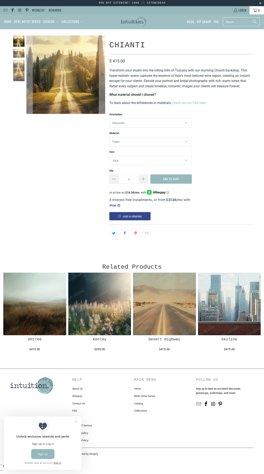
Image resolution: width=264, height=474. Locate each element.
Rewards (55, 10)
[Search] (255, 21)
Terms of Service (82, 425)
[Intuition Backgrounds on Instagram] (19, 10)
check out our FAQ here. (189, 103)
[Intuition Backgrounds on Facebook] (12, 10)
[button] (51, 21)
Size (111, 151)
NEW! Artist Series (144, 396)
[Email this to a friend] (146, 233)
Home (137, 388)
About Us (77, 388)
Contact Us (78, 403)
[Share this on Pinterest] (135, 233)
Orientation (115, 114)
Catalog (138, 403)
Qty (111, 170)
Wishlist (38, 10)
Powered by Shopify (86, 453)
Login (242, 10)
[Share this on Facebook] (124, 233)
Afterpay (77, 396)
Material (114, 133)
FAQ (74, 410)
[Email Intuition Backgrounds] (5, 10)
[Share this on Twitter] (113, 233)
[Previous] (29, 74)
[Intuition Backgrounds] (133, 22)
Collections (140, 410)
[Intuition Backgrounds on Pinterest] (27, 10)
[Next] (102, 74)
